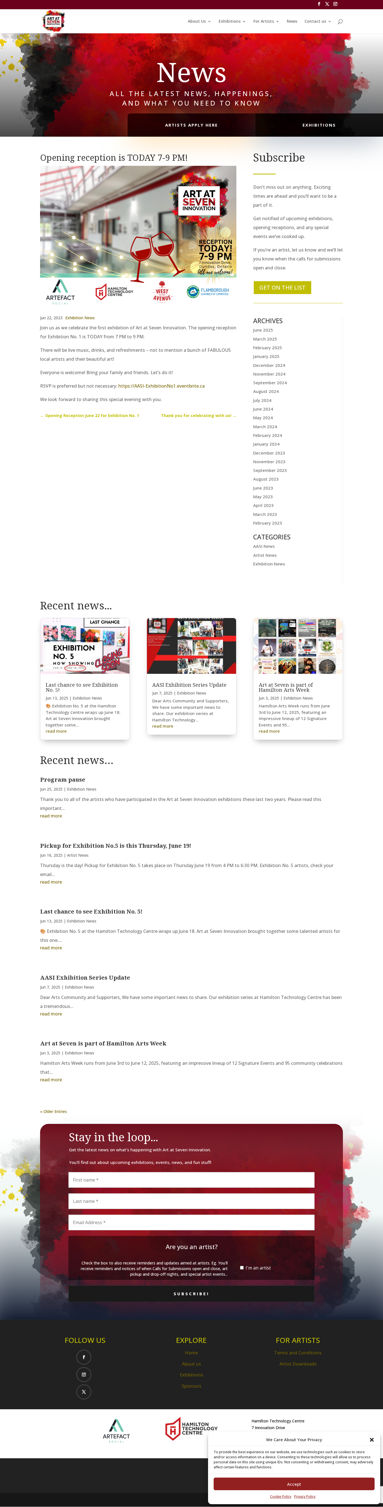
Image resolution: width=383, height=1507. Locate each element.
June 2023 (263, 488)
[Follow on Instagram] (83, 1374)
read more (56, 731)
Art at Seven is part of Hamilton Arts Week (286, 687)
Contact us (315, 21)
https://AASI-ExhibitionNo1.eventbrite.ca (161, 386)
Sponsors (191, 1386)
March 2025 (265, 339)
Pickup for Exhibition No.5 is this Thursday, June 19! (115, 845)
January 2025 (266, 356)
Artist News (265, 555)
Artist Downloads (298, 1364)
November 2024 (269, 374)
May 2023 (263, 496)
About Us (197, 21)
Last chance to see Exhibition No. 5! (82, 687)
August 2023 (266, 479)
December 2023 (269, 453)
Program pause (62, 779)
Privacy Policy (304, 1496)
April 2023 (263, 505)
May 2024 (263, 417)
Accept (294, 1484)
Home (191, 1353)
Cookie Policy (280, 1496)
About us (191, 1364)
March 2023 (265, 514)
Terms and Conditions (298, 1353)
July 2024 (262, 400)
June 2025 (263, 330)
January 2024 (266, 444)
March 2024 (265, 426)
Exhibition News (80, 317)
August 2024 (266, 391)
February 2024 (267, 435)
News (292, 21)
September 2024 (270, 382)
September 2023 (270, 470)
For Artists (263, 21)
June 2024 (263, 409)
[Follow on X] (83, 1391)
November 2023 (269, 461)
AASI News (264, 546)
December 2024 (269, 365)
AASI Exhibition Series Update (189, 684)
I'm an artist (257, 1268)
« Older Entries (53, 1111)
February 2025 (267, 347)
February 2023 (267, 523)
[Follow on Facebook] (83, 1357)
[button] (372, 1440)
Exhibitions (230, 21)
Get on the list (282, 287)
